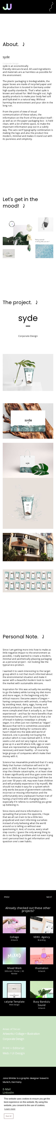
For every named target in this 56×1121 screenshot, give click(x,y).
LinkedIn (8, 1092)
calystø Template (14, 1001)
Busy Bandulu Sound (41, 1003)
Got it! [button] (9, 1116)
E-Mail (7, 1089)
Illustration (41, 968)
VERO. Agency (41, 937)
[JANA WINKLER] (7, 7)
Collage (14, 937)
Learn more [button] (9, 1109)
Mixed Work (14, 968)
